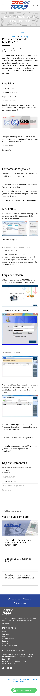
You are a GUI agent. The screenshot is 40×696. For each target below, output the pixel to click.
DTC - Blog (24, 36)
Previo (15, 32)
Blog (3, 636)
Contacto (5, 643)
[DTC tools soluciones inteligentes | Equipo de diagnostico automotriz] (20, 6)
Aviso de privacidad (9, 646)
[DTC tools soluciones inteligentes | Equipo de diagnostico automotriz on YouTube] (11, 668)
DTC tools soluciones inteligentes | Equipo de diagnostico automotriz (22, 680)
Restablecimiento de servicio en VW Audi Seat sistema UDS (19, 576)
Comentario (7, 490)
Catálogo (5, 634)
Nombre (6, 473)
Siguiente (23, 32)
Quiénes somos (8, 639)
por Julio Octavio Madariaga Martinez (13, 49)
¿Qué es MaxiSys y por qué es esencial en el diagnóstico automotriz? (19, 542)
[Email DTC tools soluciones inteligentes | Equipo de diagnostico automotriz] (3, 668)
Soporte (5, 641)
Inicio (14, 36)
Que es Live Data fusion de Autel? (18, 560)
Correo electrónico (10, 481)
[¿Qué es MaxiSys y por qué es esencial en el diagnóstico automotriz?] (20, 528)
